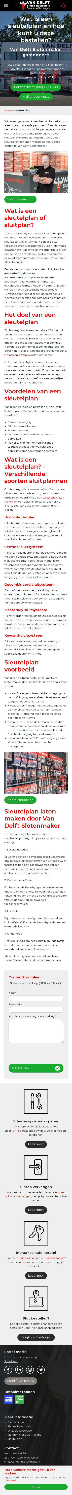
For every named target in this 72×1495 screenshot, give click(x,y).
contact (40, 960)
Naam (13, 992)
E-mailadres (17, 1004)
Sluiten (36, 1487)
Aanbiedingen (16, 1422)
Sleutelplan (15, 1438)
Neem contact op (20, 199)
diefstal (22, 355)
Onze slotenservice (20, 1430)
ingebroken (26, 1258)
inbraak (9, 355)
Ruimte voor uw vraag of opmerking (32, 1016)
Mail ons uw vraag (36, 96)
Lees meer (36, 1144)
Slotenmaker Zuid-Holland (24, 1434)
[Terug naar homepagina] (34, 5)
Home (8, 110)
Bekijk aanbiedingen (36, 1337)
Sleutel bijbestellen (20, 1426)
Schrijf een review (20, 1381)
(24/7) (15, 1130)
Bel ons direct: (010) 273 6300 (36, 87)
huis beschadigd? (55, 1258)
